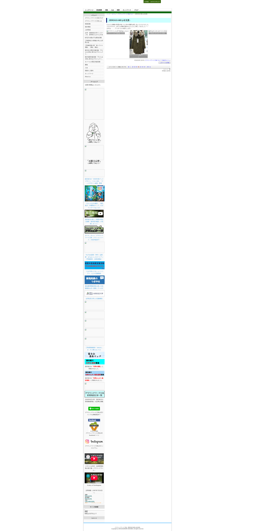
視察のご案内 (89, 70)
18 (132, 67)
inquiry (166, 1)
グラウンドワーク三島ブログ (125, 14)
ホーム (114, 14)
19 (134, 67)
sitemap (155, 1)
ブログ (136, 10)
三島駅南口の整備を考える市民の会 (94, 41)
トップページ (89, 10)
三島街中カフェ (165, 60)
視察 (118, 10)
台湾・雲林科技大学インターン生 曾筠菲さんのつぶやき (94, 33)
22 (140, 67)
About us (88, 76)
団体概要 (99, 10)
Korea (140, 1)
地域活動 (88, 24)
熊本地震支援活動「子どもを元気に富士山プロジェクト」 (94, 58)
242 (148, 67)
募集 (86, 64)
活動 (106, 10)
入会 (112, 10)
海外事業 (88, 27)
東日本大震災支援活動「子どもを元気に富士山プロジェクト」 (94, 52)
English (133, 1)
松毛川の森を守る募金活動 (93, 37)
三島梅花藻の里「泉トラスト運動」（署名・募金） (94, 46)
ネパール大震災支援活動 (92, 61)
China (147, 1)
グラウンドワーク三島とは (93, 21)
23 (142, 67)
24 (144, 67)
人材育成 (88, 30)
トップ (108, 14)
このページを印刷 (164, 62)
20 (136, 67)
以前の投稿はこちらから (93, 85)
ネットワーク (127, 10)
